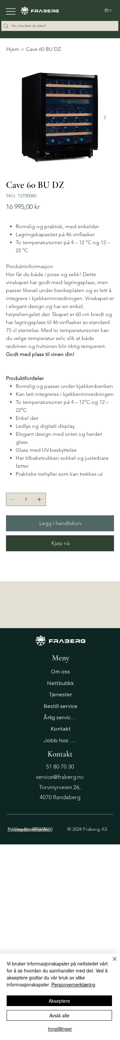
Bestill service (60, 706)
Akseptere (59, 1000)
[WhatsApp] (7, 569)
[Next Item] (104, 117)
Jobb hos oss (60, 740)
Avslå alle (59, 1015)
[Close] (111, 963)
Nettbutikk (60, 683)
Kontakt (61, 728)
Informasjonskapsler (28, 829)
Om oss (60, 671)
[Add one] (39, 499)
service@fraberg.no (60, 777)
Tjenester (60, 694)
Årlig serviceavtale (60, 717)
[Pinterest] (17, 569)
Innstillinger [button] (60, 1028)
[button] (109, 10)
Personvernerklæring (73, 984)
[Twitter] (21, 569)
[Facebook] (12, 569)
